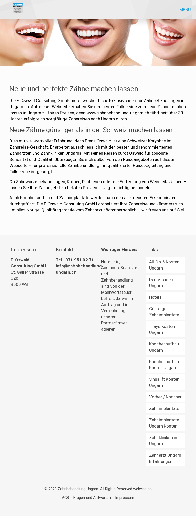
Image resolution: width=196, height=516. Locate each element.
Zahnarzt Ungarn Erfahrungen (165, 458)
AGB (65, 497)
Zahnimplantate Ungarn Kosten (164, 423)
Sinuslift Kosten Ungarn (164, 382)
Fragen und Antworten (92, 497)
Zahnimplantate (164, 408)
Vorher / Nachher (165, 396)
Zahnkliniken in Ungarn (163, 440)
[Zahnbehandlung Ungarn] (18, 9)
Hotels (155, 297)
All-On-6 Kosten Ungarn (164, 265)
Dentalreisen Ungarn (161, 282)
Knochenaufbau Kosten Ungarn (164, 364)
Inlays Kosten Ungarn (162, 329)
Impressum (124, 497)
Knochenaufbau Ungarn (164, 347)
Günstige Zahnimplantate (164, 311)
